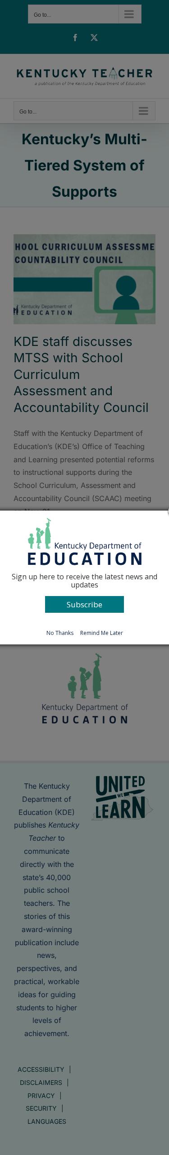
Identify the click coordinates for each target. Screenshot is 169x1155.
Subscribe (84, 604)
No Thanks (59, 633)
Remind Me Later (101, 633)
